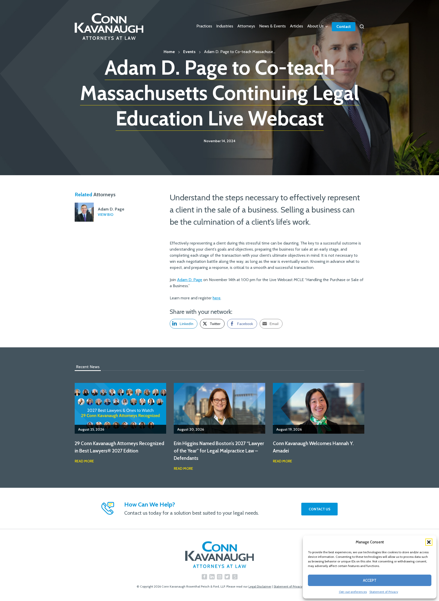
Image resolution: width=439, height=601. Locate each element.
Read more (84, 461)
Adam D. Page (189, 279)
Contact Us (319, 509)
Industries (224, 26)
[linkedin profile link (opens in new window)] (212, 576)
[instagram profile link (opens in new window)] (219, 576)
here (217, 298)
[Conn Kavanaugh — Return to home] (219, 554)
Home (169, 51)
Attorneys (246, 26)
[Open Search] (361, 26)
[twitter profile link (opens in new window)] (227, 576)
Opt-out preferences (353, 592)
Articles (296, 26)
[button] (428, 542)
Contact (343, 26)
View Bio (105, 214)
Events (189, 51)
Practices (204, 26)
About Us (315, 26)
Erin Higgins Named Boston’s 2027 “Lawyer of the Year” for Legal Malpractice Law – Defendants (219, 450)
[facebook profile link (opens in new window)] (204, 576)
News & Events (272, 26)
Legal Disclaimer (259, 586)
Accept (370, 580)
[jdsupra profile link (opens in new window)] (235, 576)
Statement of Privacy (383, 592)
